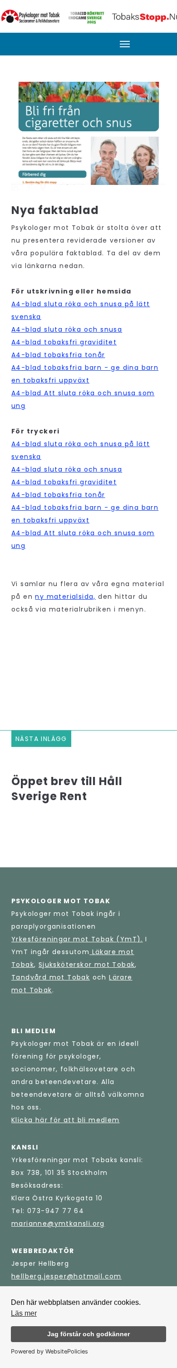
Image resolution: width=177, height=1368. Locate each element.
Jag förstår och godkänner (88, 1334)
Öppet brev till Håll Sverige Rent (67, 788)
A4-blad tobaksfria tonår (58, 354)
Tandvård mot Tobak (50, 977)
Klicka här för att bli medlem (65, 1119)
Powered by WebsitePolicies (49, 1351)
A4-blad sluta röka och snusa (66, 329)
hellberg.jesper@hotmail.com (66, 1276)
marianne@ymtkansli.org (58, 1223)
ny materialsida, (65, 596)
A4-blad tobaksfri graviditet (64, 342)
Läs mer (24, 1313)
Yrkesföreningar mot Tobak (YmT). (77, 939)
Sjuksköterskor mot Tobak (87, 964)
